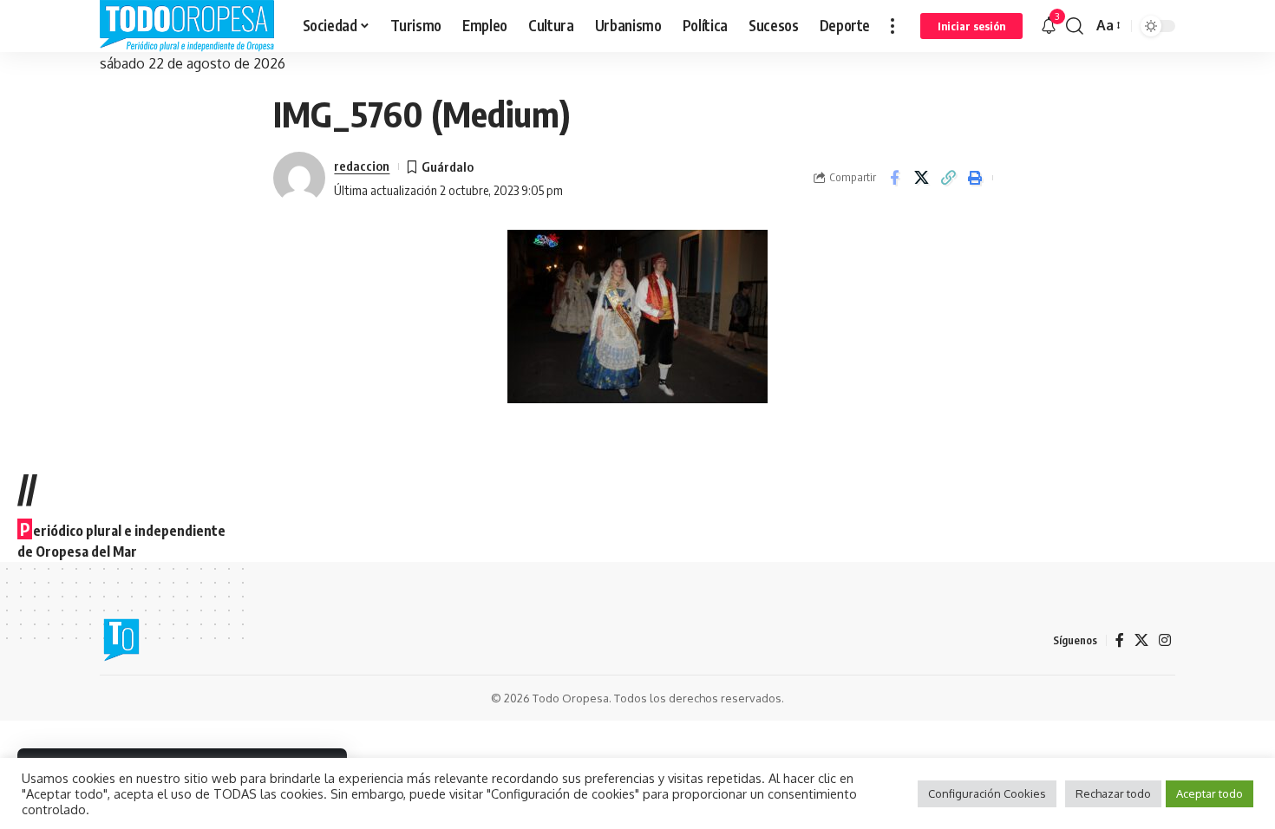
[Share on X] (921, 178)
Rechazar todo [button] (1113, 793)
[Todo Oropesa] (187, 26)
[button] (892, 26)
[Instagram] (1164, 640)
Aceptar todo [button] (1209, 793)
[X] (1141, 640)
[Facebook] (1119, 640)
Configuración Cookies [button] (987, 793)
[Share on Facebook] (894, 178)
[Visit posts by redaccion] (299, 178)
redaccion (361, 165)
